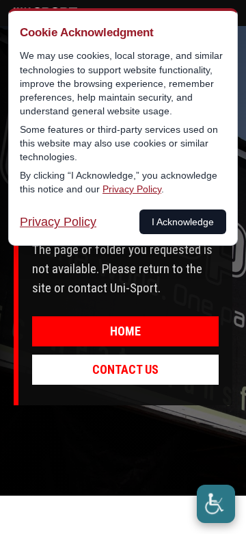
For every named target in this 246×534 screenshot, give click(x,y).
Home (125, 331)
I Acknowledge (183, 221)
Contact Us (125, 369)
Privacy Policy (131, 188)
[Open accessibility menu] (216, 504)
